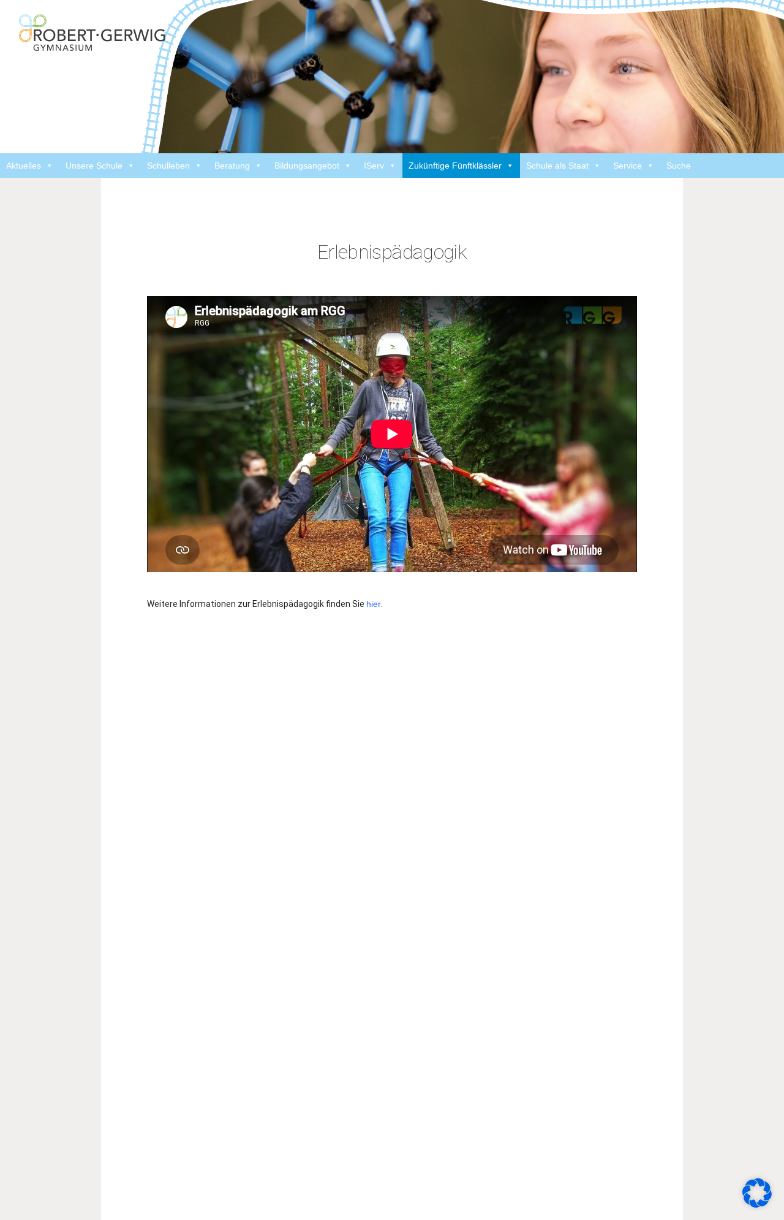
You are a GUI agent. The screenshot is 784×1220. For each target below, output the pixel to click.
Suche (678, 165)
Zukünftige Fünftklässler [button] (455, 165)
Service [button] (627, 165)
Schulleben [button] (168, 165)
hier (373, 604)
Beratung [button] (232, 165)
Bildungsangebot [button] (306, 165)
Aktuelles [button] (23, 165)
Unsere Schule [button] (94, 165)
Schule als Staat (557, 165)
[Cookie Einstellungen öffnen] (757, 1192)
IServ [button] (374, 165)
